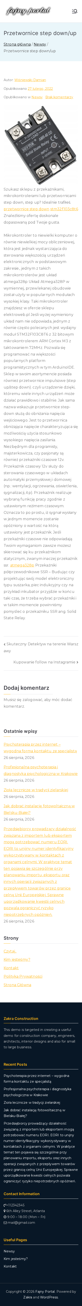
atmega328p (22, 565)
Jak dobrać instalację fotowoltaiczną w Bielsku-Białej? (39, 809)
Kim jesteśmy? (17, 959)
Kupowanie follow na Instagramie (44, 662)
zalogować (32, 700)
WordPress (49, 1297)
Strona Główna (17, 985)
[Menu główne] (74, 11)
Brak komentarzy (59, 97)
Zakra (27, 1297)
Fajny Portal (45, 1292)
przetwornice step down (26, 209)
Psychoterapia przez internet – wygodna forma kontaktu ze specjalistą (40, 747)
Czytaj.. (10, 951)
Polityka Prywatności (23, 976)
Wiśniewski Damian (30, 80)
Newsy (37, 97)
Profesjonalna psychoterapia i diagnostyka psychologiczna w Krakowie (41, 770)
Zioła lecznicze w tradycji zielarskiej (36, 790)
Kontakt (11, 968)
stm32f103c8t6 (64, 209)
